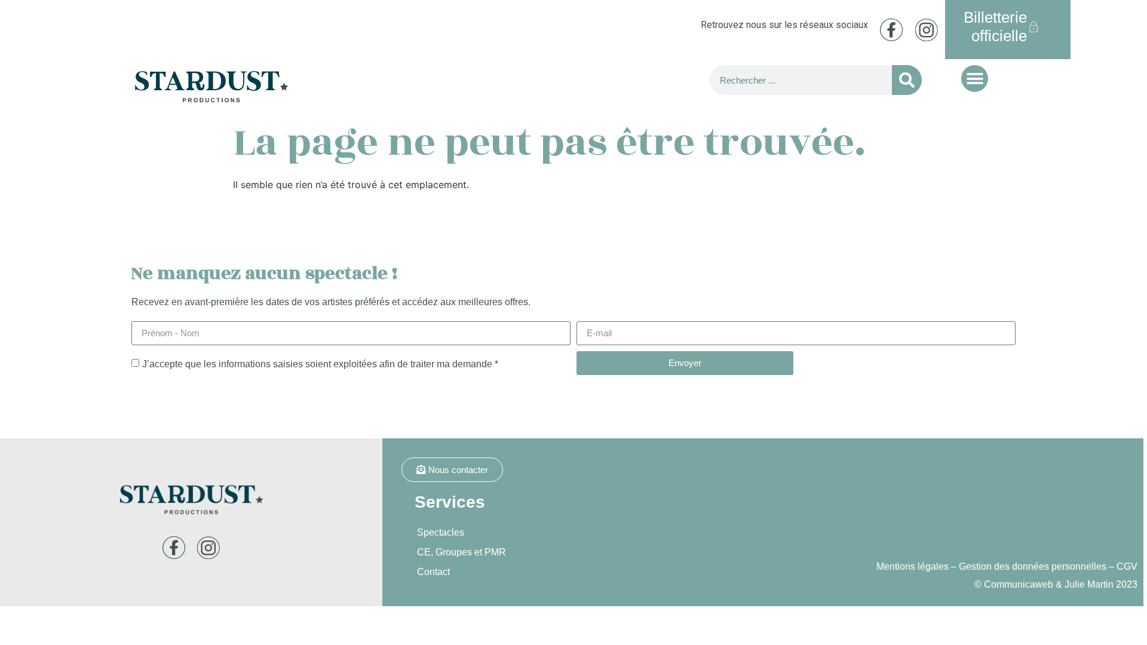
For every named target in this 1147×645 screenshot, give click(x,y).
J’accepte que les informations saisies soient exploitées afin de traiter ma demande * (320, 363)
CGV (1127, 566)
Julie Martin (1089, 584)
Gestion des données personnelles (1032, 566)
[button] (974, 78)
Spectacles (440, 532)
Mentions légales (912, 566)
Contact (433, 572)
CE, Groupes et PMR (461, 552)
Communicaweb (1018, 584)
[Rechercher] (907, 80)
